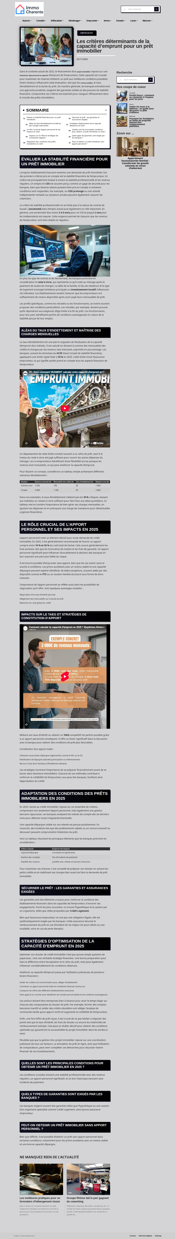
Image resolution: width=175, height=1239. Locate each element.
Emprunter (86, 33)
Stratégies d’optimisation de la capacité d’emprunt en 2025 (85, 124)
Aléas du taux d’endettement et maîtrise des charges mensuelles (45, 124)
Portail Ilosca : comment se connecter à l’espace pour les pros (141, 97)
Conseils (132, 93)
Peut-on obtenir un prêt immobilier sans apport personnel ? (88, 143)
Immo (70, 1193)
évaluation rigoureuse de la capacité (34, 75)
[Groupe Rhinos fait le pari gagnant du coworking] (88, 1179)
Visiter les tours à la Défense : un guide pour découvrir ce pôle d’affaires (141, 110)
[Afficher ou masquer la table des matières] (78, 110)
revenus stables (86, 83)
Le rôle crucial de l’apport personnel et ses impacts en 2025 (43, 130)
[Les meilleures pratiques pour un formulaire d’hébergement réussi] (41, 1179)
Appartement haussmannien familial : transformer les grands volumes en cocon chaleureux (135, 163)
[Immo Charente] (29, 9)
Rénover (132, 116)
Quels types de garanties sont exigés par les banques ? (88, 136)
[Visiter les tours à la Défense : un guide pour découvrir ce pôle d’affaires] (122, 108)
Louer (23, 1193)
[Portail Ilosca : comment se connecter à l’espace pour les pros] (122, 96)
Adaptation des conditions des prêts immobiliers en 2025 (41, 143)
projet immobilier (84, 72)
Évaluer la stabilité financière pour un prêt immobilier (44, 118)
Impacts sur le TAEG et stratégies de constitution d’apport (43, 136)
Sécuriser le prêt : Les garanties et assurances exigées (85, 118)
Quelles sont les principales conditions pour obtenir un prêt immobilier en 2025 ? (89, 130)
